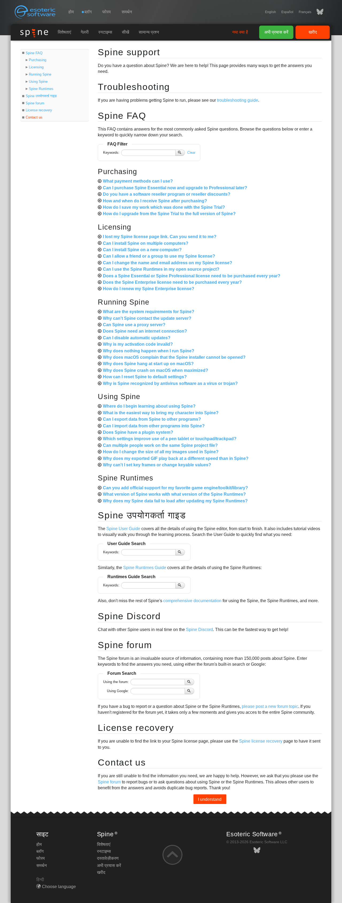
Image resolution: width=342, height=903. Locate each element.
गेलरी (85, 32)
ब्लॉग (40, 851)
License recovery (39, 110)
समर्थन (127, 12)
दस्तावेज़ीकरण (108, 858)
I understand (209, 799)
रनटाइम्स (105, 32)
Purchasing (37, 60)
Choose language (59, 886)
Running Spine (40, 74)
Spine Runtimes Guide (144, 567)
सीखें (125, 32)
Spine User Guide (123, 528)
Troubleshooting (134, 87)
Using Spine (38, 82)
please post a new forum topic (270, 706)
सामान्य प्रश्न (149, 32)
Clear (191, 153)
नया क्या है (240, 32)
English (270, 12)
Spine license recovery (260, 741)
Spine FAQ (34, 53)
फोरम (106, 12)
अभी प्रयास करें (276, 32)
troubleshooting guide (237, 100)
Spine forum (35, 103)
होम (71, 12)
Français (305, 12)
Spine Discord (129, 616)
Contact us (34, 117)
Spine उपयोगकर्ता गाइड (41, 96)
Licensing (36, 67)
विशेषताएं (64, 32)
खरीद (313, 32)
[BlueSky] (317, 12)
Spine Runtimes (41, 89)
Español (287, 12)
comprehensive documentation (192, 600)
